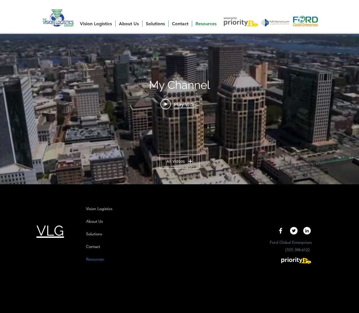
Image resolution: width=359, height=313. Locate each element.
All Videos (176, 161)
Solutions (94, 233)
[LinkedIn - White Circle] (307, 230)
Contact (93, 246)
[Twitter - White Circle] (294, 230)
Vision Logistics (99, 208)
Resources (95, 259)
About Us (94, 221)
